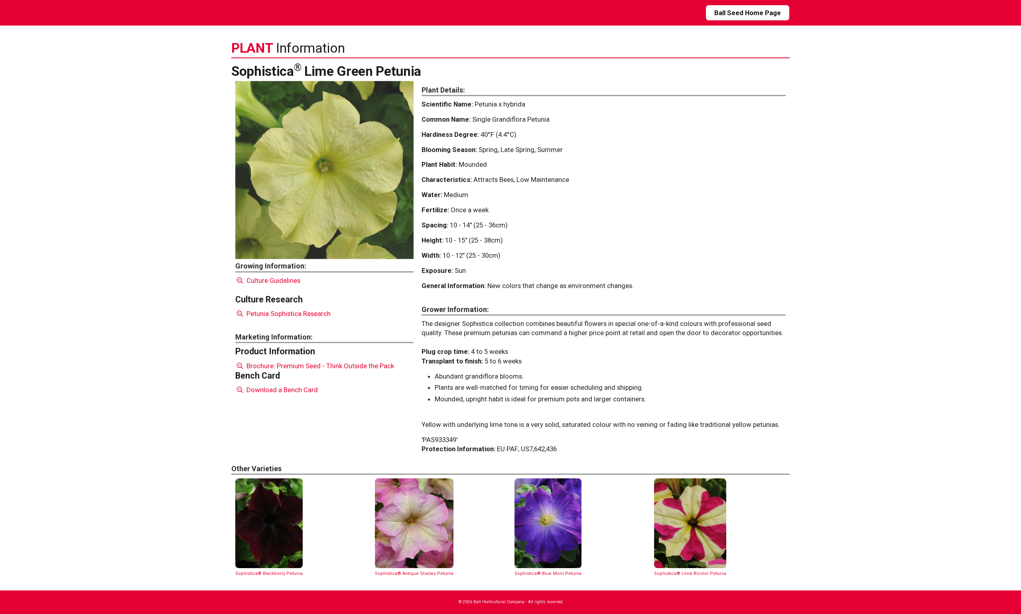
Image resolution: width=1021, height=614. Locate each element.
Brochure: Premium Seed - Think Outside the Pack (319, 366)
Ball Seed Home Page (747, 13)
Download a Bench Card (281, 390)
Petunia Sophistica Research (288, 314)
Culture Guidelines (272, 280)
